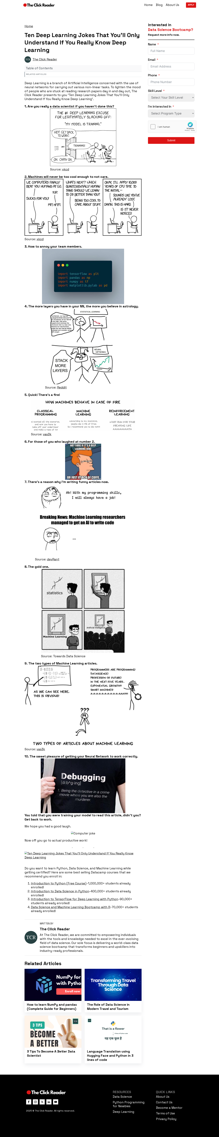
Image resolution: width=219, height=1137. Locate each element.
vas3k (47, 434)
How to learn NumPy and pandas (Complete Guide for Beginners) (52, 1006)
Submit (171, 140)
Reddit (62, 387)
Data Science (122, 1097)
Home (148, 5)
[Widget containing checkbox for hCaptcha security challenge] (172, 127)
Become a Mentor (169, 1108)
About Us (172, 5)
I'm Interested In (159, 107)
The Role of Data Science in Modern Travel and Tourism (108, 1006)
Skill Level (155, 91)
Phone (152, 75)
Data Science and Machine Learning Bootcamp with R (70, 907)
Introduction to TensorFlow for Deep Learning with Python (74, 899)
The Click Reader (45, 59)
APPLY (191, 5)
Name (152, 44)
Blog (159, 5)
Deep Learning (123, 1112)
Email (151, 60)
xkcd (65, 169)
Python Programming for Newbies (128, 1104)
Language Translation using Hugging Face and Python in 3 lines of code (110, 1055)
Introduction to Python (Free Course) (59, 883)
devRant (53, 559)
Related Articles (36, 74)
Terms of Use (165, 1113)
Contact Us (164, 1102)
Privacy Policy (166, 1119)
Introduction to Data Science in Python (60, 891)
